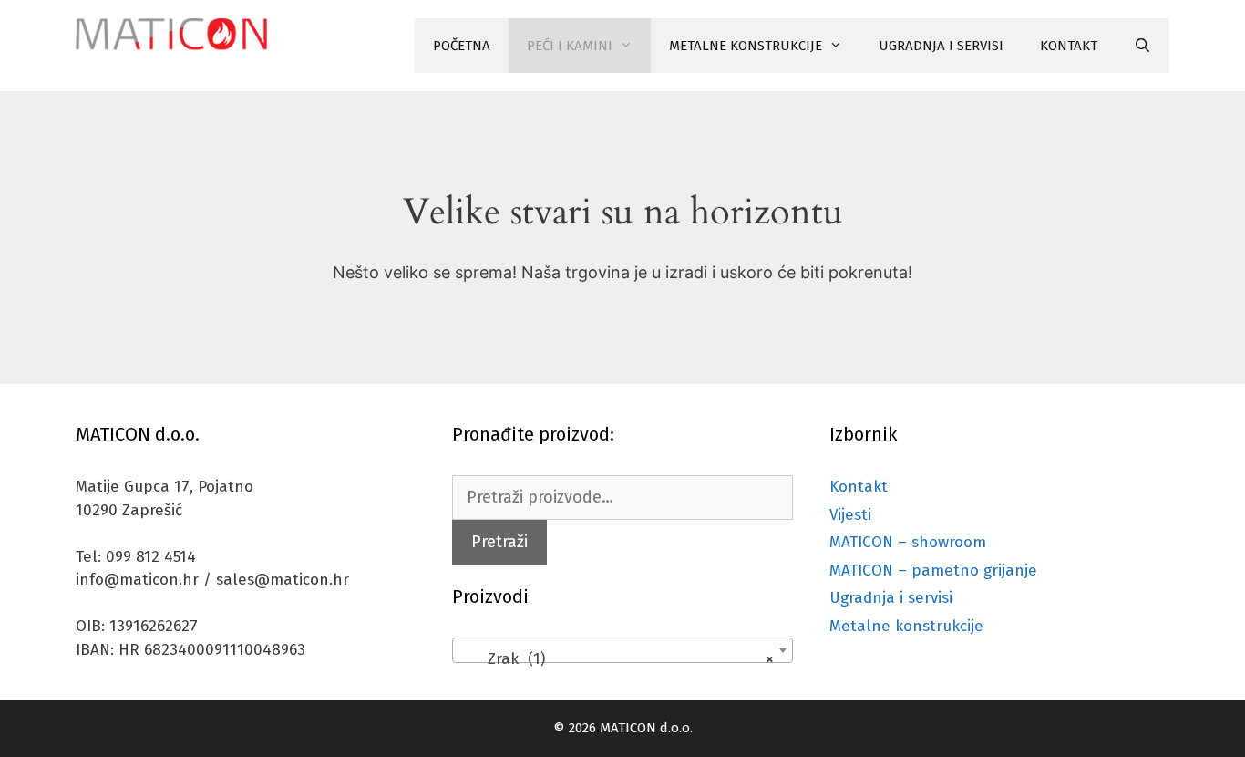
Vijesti (850, 514)
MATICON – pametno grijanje (933, 570)
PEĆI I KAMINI (569, 45)
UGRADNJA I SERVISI (941, 45)
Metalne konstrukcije (906, 626)
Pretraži (499, 542)
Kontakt (858, 486)
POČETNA (461, 45)
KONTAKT (1068, 45)
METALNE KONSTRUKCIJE (745, 45)
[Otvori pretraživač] (1142, 45)
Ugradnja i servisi (890, 597)
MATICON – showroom (907, 542)
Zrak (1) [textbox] (616, 659)
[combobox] (622, 650)
